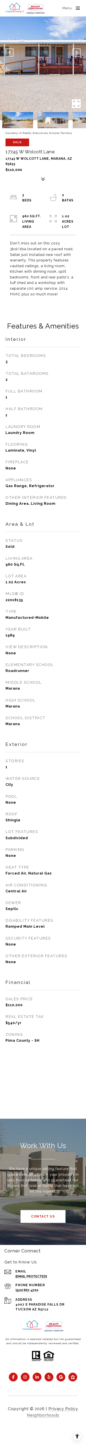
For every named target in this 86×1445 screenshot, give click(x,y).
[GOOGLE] (60, 1377)
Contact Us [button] (43, 1216)
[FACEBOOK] (13, 1377)
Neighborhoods (43, 1415)
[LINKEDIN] (37, 1377)
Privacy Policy (63, 1408)
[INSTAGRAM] (25, 1377)
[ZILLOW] (72, 1377)
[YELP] (49, 1377)
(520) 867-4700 (26, 1290)
